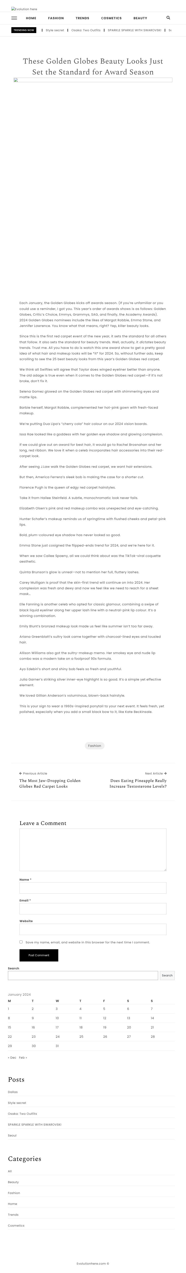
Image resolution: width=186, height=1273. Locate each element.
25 (81, 1036)
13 (128, 1018)
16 (33, 1027)
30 (34, 1046)
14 (152, 1018)
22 (10, 1036)
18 (81, 1027)
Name (26, 879)
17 (57, 1027)
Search (13, 968)
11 (80, 1018)
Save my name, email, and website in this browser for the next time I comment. (88, 942)
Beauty (140, 18)
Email (25, 900)
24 (58, 1036)
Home (31, 18)
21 (152, 1027)
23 (34, 1036)
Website (26, 921)
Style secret (47, 30)
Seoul (165, 30)
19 (104, 1027)
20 (129, 1027)
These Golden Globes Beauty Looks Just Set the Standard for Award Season (93, 67)
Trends (82, 18)
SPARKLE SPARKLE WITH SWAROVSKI (127, 30)
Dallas (13, 1092)
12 (104, 1018)
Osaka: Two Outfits (78, 30)
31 (57, 1046)
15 (9, 1027)
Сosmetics (111, 18)
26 (105, 1036)
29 (10, 1046)
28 (153, 1036)
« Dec (12, 1057)
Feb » (23, 1057)
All (10, 1171)
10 (57, 1018)
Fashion (56, 18)
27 (129, 1036)
